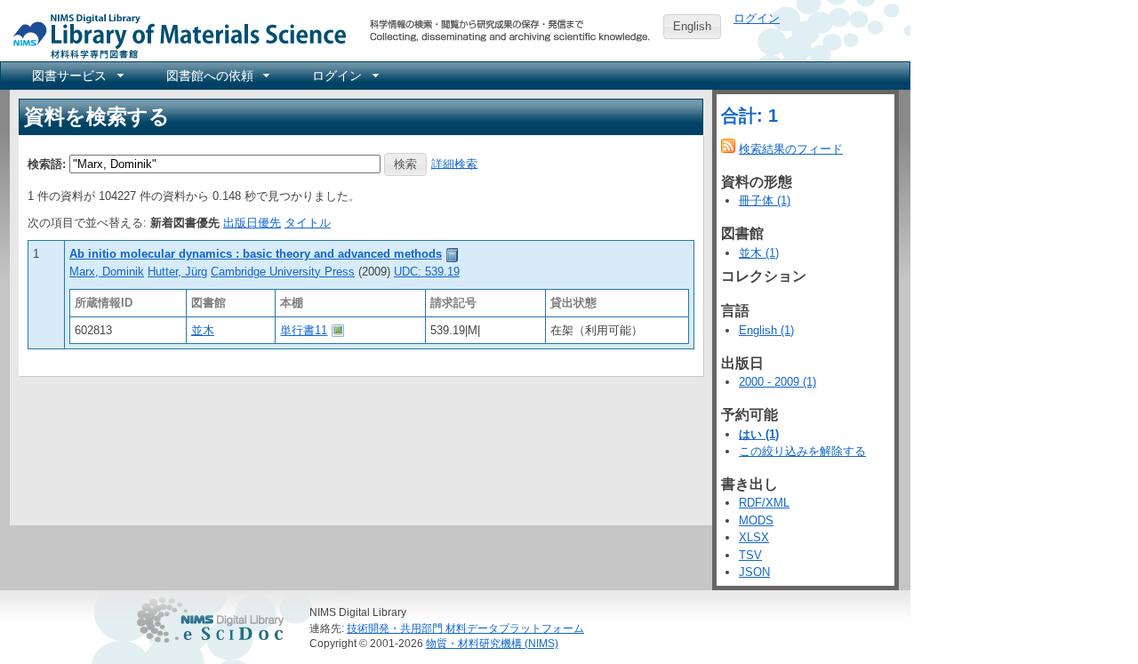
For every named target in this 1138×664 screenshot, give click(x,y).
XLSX (754, 537)
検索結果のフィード (791, 149)
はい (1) (759, 434)
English (692, 26)
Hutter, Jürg (177, 271)
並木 (202, 330)
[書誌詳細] (452, 253)
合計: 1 (749, 115)
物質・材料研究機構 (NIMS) (492, 643)
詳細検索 (454, 163)
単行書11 (303, 330)
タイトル (307, 222)
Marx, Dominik (106, 271)
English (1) (766, 330)
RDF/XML (764, 502)
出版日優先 (252, 222)
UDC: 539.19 (427, 271)
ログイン (756, 18)
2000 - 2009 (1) (777, 381)
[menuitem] (76, 75)
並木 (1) (759, 253)
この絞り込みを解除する (802, 451)
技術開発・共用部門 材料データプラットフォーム (465, 628)
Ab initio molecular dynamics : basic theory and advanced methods (255, 253)
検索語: (47, 163)
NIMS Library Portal (174, 35)
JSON (754, 572)
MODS (756, 520)
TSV (750, 555)
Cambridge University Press (283, 271)
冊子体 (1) (764, 200)
